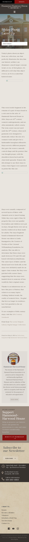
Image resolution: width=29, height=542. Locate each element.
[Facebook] (9, 528)
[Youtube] (13, 528)
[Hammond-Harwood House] (13, 359)
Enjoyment (5, 337)
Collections (20, 335)
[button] (7, 2)
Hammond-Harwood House (18, 337)
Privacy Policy (13, 537)
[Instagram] (18, 528)
